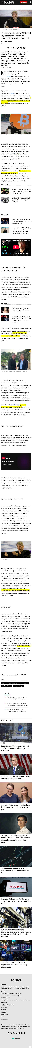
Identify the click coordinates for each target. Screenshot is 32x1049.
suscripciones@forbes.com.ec (7, 1004)
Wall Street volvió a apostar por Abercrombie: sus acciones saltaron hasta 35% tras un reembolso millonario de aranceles (16, 933)
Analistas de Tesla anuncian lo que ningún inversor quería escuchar (21, 199)
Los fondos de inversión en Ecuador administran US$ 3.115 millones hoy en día (15, 871)
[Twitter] (11, 47)
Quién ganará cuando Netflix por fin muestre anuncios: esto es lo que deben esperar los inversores (21, 319)
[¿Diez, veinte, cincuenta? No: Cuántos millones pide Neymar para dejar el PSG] (5, 221)
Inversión (24, 683)
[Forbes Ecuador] (9, 2)
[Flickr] (22, 1033)
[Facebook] (14, 47)
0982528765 (4, 1012)
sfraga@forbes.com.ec (25, 1000)
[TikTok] (24, 1033)
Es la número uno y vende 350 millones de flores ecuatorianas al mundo (17, 704)
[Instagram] (14, 1033)
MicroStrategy (15, 405)
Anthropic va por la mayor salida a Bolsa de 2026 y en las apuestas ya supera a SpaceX (15, 807)
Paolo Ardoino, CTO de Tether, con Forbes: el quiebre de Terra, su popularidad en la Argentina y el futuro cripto (21, 230)
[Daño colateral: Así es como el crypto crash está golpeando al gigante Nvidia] (5, 191)
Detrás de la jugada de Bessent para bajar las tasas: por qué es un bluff (16, 778)
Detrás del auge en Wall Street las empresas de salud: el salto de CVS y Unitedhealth (14, 965)
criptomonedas (14, 683)
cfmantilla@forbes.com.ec (17, 993)
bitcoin (9, 76)
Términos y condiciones (6, 1024)
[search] (30, 2)
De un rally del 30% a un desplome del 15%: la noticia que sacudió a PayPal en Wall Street (15, 748)
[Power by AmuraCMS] (16, 1038)
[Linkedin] (24, 47)
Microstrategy (18, 686)
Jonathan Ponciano (6, 41)
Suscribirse (24, 2)
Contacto (27, 1024)
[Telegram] (21, 47)
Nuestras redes (21, 1026)
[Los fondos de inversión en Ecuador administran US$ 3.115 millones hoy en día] (16, 856)
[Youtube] (16, 1033)
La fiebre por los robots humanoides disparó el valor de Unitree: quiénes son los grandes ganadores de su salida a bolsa (15, 839)
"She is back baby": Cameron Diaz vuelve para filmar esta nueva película (20, 310)
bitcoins (16, 154)
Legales (16, 1024)
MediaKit (21, 1024)
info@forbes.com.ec (24, 988)
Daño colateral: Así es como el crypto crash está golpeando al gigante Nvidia (21, 191)
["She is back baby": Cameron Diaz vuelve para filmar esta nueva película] (5, 310)
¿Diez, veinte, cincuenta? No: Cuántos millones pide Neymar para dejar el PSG (21, 221)
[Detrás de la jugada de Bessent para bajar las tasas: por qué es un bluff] (16, 764)
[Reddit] (18, 47)
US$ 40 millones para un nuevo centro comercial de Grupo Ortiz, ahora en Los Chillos (17, 698)
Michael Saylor (6, 686)
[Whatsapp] (8, 47)
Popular (7, 693)
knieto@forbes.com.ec (6, 997)
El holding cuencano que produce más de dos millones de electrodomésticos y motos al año (17, 710)
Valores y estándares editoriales (8, 1026)
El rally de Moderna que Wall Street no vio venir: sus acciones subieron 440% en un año (16, 901)
